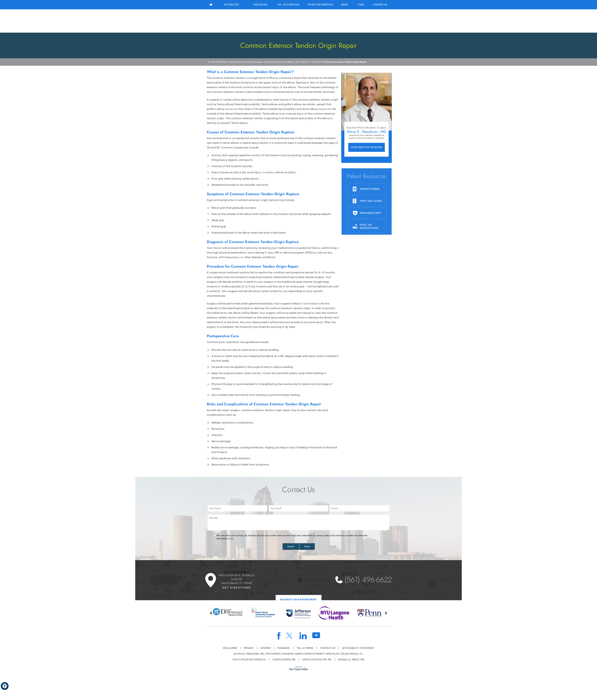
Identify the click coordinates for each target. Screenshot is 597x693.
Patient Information (320, 4)
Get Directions (236, 587)
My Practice (231, 4)
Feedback (283, 648)
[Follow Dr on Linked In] (303, 635)
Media (344, 4)
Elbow (318, 62)
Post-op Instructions (369, 226)
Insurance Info (370, 212)
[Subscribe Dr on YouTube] (316, 635)
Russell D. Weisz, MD (351, 659)
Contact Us (380, 4)
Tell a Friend (304, 648)
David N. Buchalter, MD (317, 659)
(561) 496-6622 (368, 579)
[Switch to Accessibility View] (5, 686)
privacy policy (323, 535)
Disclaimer (230, 648)
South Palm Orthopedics (249, 659)
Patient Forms (370, 189)
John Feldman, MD (284, 659)
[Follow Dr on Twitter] (290, 635)
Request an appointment (298, 599)
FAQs (361, 4)
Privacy (249, 648)
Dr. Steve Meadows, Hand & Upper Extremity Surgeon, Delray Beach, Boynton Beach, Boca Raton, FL (260, 62)
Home (211, 4)
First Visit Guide (371, 201)
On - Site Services (288, 4)
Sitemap (265, 648)
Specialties (260, 4)
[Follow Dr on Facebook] (279, 636)
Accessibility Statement (358, 648)
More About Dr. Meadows (366, 147)
